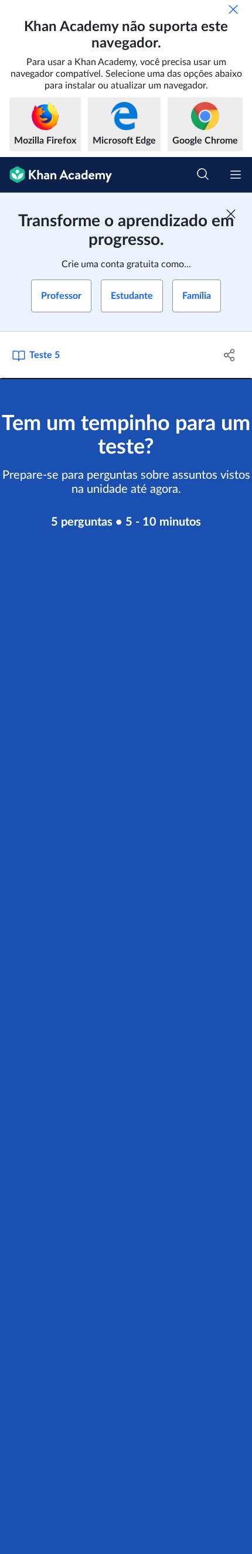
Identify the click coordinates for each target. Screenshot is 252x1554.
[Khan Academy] (56, 175)
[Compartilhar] (230, 355)
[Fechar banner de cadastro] (231, 214)
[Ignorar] (233, 9)
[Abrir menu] (236, 175)
